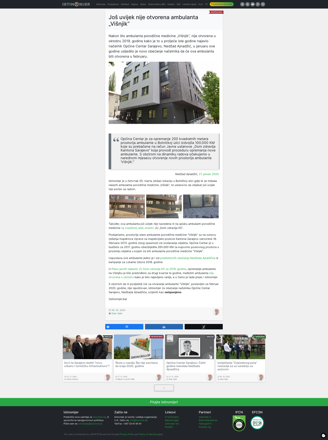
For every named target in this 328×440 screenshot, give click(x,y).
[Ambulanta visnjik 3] (201, 206)
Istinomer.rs (205, 417)
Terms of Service (147, 434)
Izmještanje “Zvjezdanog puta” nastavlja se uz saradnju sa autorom (237, 366)
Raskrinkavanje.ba (208, 420)
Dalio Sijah (117, 313)
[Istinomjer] (76, 4)
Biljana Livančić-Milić (126, 379)
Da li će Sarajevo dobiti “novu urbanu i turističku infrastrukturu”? (87, 364)
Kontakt (169, 427)
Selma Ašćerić (72, 379)
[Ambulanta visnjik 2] (164, 206)
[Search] (263, 4)
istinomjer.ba (99, 417)
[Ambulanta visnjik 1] (127, 206)
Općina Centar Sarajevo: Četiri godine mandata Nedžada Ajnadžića (186, 366)
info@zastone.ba (138, 420)
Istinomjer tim (172, 423)
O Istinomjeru (172, 417)
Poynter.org (205, 427)
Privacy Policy (127, 434)
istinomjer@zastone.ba (90, 423)
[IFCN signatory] (239, 423)
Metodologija (172, 420)
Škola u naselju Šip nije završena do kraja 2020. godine (136, 364)
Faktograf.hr (205, 423)
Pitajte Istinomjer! (164, 402)
